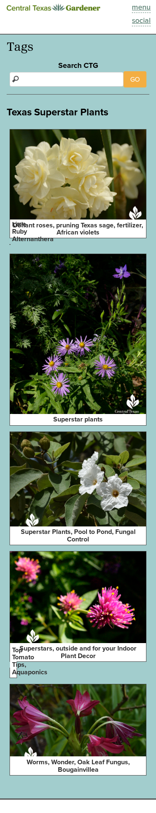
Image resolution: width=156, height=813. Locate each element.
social (141, 20)
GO (135, 79)
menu (141, 7)
